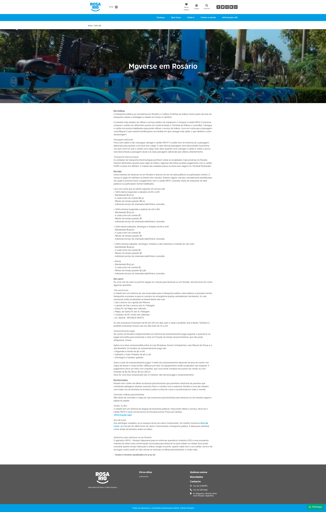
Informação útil (229, 17)
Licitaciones (143, 476)
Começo (161, 17)
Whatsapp (317, 507)
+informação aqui (123, 415)
